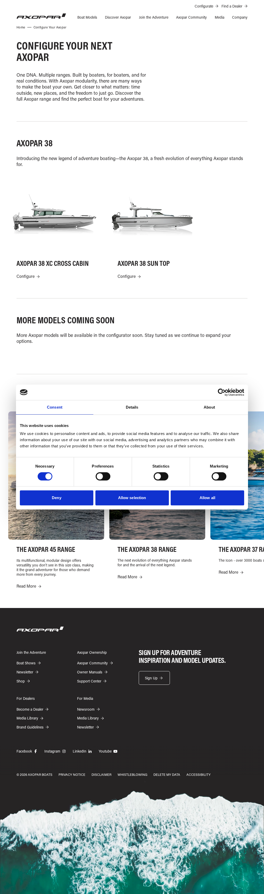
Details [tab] (132, 407)
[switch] (103, 476)
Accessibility (198, 774)
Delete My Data (166, 774)
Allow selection (132, 497)
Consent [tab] (54, 407)
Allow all (207, 497)
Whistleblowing (132, 774)
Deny (56, 497)
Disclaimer (101, 774)
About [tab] (209, 407)
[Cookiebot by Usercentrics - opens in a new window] (221, 392)
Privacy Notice (72, 774)
